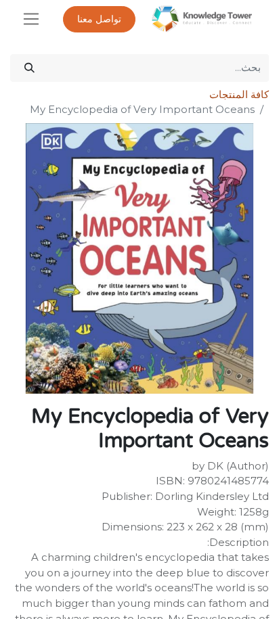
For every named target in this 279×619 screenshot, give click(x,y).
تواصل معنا (99, 19)
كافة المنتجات (239, 94)
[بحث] (29, 68)
